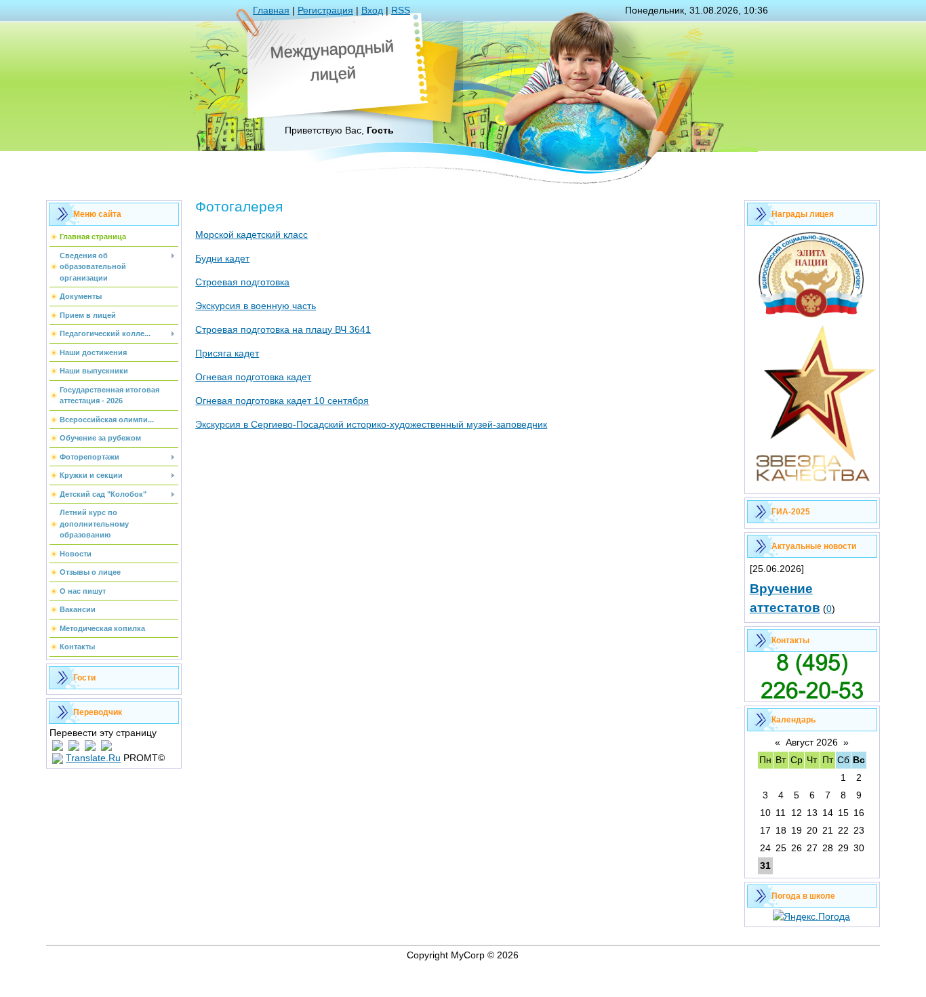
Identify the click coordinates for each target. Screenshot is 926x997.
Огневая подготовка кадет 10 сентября (282, 400)
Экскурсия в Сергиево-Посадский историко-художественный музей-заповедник (371, 424)
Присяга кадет (227, 353)
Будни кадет (222, 258)
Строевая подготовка (242, 282)
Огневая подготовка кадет (253, 376)
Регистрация (325, 10)
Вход (372, 10)
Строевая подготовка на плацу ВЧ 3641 (283, 329)
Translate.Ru (93, 757)
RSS (400, 10)
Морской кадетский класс (251, 234)
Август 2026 (812, 742)
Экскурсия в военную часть (255, 305)
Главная (271, 10)
